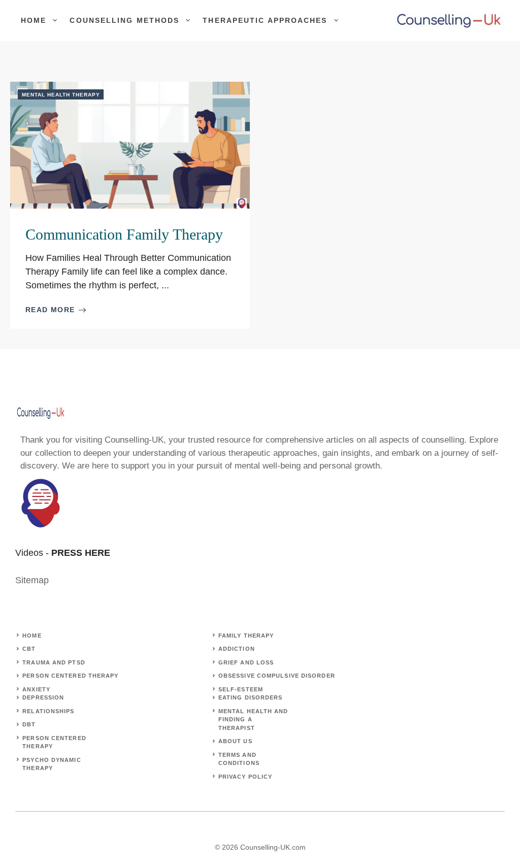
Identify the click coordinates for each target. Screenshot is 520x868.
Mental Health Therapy (61, 94)
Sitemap (32, 580)
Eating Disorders (250, 697)
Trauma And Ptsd (53, 662)
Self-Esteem (240, 689)
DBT (29, 724)
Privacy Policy (245, 777)
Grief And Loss (246, 662)
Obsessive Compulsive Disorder (276, 676)
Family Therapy (246, 635)
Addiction (236, 649)
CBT (29, 649)
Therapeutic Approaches (265, 20)
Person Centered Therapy (70, 676)
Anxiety (36, 689)
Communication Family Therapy (124, 234)
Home (33, 20)
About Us (235, 741)
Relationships (48, 711)
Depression (43, 697)
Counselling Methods (124, 20)
